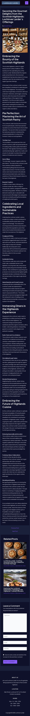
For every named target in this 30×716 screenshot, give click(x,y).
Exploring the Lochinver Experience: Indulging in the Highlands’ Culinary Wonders (14, 589)
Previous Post (15, 528)
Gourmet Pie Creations (9, 565)
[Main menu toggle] (26, 2)
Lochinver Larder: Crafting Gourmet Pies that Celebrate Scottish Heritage (14, 562)
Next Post (15, 531)
